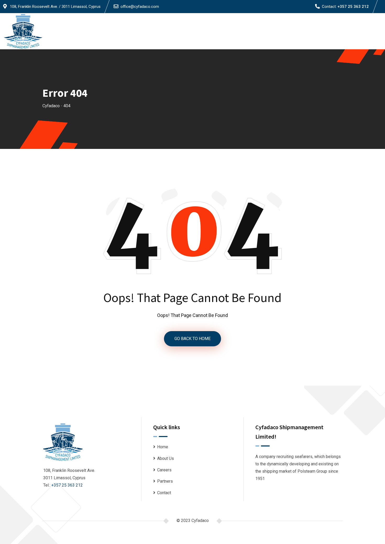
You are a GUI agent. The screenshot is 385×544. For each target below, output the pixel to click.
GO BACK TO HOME (192, 338)
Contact (360, 31)
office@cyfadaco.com (139, 6)
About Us (292, 31)
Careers (315, 31)
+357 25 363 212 (353, 6)
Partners (337, 31)
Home (270, 31)
